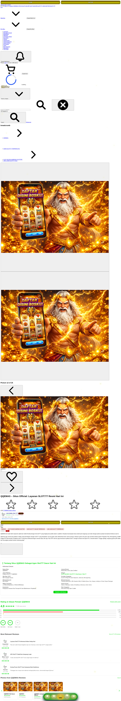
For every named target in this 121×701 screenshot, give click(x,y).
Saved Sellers (6, 43)
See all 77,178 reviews (114, 634)
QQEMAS (15, 6)
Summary (5, 31)
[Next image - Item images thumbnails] (12, 487)
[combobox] (15, 110)
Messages (5, 48)
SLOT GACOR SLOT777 (36, 6)
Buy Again (5, 38)
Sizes (4, 45)
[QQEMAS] (55, 217)
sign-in (6, 62)
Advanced (28, 122)
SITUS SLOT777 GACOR (7, 518)
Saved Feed (6, 40)
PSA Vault (5, 49)
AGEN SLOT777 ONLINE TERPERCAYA (36, 529)
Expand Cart (24, 73)
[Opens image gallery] (1, 470)
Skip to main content (6, 4)
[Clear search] (63, 105)
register (11, 6)
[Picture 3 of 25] (55, 326)
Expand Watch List (31, 18)
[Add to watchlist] (12, 476)
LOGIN (30, 2)
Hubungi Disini (67, 698)
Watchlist (5, 35)
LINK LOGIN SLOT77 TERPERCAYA (55, 529)
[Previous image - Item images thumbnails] (12, 390)
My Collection (6, 46)
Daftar (60, 697)
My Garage (6, 44)
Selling (5, 39)
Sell (2, 7)
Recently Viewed (7, 32)
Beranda (47, 697)
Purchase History (7, 36)
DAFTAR (90, 2)
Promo (54, 697)
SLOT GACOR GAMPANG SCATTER (16, 529)
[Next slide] (119, 691)
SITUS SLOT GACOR (23, 6)
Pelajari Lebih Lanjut (115, 601)
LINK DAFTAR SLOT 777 (48, 6)
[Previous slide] (2, 691)
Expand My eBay (30, 29)
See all (118, 677)
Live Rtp (73, 697)
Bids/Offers (6, 34)
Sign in (6, 6)
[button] (13, 117)
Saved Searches (7, 41)
